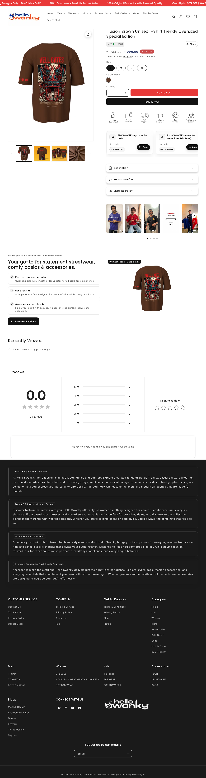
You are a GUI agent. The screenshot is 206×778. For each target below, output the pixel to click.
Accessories (158, 629)
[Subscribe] (128, 753)
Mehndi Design (16, 707)
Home (154, 606)
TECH (154, 673)
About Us (61, 618)
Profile (107, 623)
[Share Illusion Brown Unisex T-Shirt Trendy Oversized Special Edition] (88, 34)
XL (142, 68)
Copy (145, 147)
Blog (106, 618)
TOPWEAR (14, 679)
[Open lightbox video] (114, 218)
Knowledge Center (18, 712)
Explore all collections (23, 321)
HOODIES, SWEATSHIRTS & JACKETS (77, 679)
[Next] (194, 215)
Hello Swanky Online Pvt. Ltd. (84, 774)
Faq (58, 623)
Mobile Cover (159, 646)
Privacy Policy (64, 612)
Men (153, 612)
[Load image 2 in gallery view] (42, 153)
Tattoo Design (16, 729)
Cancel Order (15, 623)
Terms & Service (65, 606)
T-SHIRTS (109, 673)
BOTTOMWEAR (17, 685)
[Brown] (108, 80)
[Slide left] (11, 153)
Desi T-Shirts (158, 652)
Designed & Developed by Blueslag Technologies (121, 774)
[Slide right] (90, 153)
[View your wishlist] (188, 16)
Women (155, 618)
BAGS (154, 685)
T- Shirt (12, 673)
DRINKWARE (158, 679)
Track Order (15, 612)
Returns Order (16, 618)
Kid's (154, 623)
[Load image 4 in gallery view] (77, 153)
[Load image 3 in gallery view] (60, 153)
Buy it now (152, 101)
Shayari (12, 724)
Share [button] (193, 44)
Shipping (127, 56)
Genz (154, 640)
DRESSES (61, 673)
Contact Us (14, 606)
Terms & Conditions (115, 606)
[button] (60, 13)
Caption (12, 735)
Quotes (12, 718)
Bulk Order (157, 635)
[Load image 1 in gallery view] (24, 153)
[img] (36, 407)
